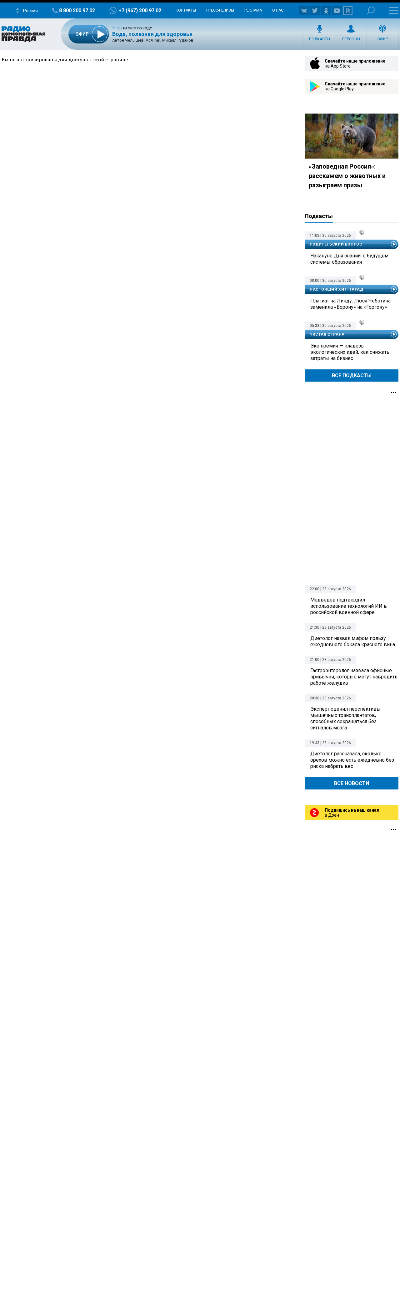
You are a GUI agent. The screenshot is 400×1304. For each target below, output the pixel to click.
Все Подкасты (352, 375)
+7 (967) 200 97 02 (139, 10)
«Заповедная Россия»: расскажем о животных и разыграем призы (347, 176)
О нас (277, 10)
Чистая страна (327, 334)
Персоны (351, 39)
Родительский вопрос (336, 244)
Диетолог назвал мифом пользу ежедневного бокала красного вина (352, 641)
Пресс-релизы (220, 10)
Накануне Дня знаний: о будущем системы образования (349, 259)
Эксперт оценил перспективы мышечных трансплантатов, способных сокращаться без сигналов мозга (345, 718)
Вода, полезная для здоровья (152, 34)
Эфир (382, 39)
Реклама (253, 10)
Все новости (351, 783)
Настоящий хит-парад (336, 289)
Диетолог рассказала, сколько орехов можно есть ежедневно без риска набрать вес (352, 760)
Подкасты (319, 39)
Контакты (186, 10)
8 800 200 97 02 (77, 10)
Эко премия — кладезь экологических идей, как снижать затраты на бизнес (349, 352)
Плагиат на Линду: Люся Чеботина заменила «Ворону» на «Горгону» (350, 304)
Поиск (371, 10)
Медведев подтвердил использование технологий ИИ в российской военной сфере (348, 606)
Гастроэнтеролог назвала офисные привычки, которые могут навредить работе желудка (354, 676)
